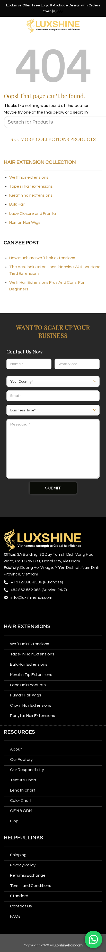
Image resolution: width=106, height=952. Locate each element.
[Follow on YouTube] (65, 610)
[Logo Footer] (42, 540)
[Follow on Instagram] (18, 610)
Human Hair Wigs (24, 222)
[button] (7, 25)
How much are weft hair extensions (42, 258)
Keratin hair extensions (30, 195)
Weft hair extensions (28, 177)
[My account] (99, 25)
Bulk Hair (17, 204)
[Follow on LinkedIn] (56, 610)
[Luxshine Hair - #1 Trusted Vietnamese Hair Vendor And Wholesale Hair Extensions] (53, 26)
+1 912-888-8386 (26, 582)
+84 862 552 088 (26, 590)
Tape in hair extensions (31, 186)
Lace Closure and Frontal (33, 213)
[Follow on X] (37, 610)
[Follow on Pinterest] (46, 610)
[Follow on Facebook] (8, 610)
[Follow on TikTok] (27, 610)
